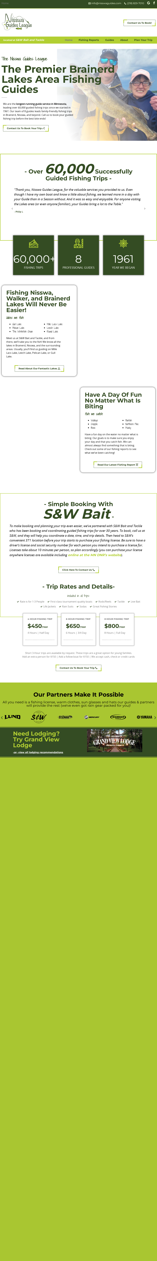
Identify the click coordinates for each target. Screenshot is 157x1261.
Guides (109, 40)
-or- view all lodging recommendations (38, 752)
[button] (12, 208)
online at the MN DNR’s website (94, 555)
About (124, 40)
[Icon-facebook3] (154, 3)
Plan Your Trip (143, 40)
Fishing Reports (89, 40)
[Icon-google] (148, 3)
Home (69, 40)
